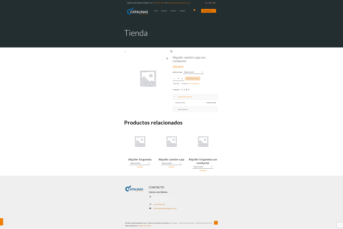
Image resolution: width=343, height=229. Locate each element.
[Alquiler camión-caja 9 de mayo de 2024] (5, 221)
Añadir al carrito (192, 78)
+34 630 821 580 (159, 3)
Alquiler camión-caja (171, 159)
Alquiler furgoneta (139, 159)
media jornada (177, 72)
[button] (167, 58)
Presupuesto (207, 11)
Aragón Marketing (144, 225)
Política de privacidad (186, 223)
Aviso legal (173, 223)
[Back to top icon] (216, 223)
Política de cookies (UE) (203, 223)
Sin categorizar (194, 83)
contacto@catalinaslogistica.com (178, 3)
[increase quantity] (182, 78)
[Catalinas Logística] (137, 10)
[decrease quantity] (174, 78)
